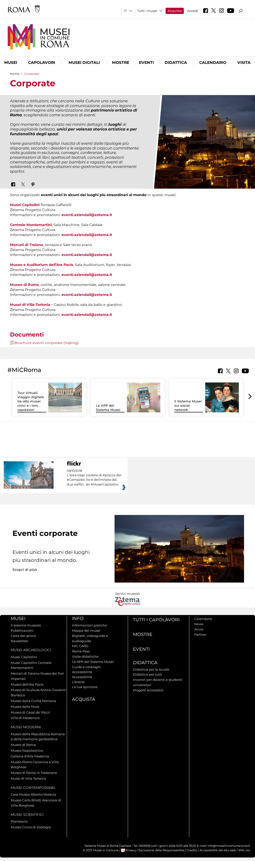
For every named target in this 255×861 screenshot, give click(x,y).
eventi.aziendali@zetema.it (87, 215)
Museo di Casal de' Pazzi (30, 712)
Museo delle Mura (25, 707)
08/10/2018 (94, 477)
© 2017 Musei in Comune (101, 850)
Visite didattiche (85, 656)
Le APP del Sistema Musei (108, 407)
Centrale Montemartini (31, 225)
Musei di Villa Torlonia (30, 304)
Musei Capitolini (25, 205)
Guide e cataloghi (86, 667)
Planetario (19, 821)
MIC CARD (80, 646)
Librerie (78, 682)
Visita (244, 62)
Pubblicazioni (22, 630)
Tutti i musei (147, 11)
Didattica (176, 62)
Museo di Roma (24, 284)
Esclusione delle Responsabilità (161, 850)
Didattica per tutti (147, 674)
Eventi (146, 62)
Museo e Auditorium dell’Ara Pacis (41, 264)
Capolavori (41, 62)
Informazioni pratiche (89, 625)
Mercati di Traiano (26, 245)
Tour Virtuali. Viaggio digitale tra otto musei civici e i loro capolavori (30, 401)
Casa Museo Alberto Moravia (33, 794)
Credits (192, 850)
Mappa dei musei (86, 630)
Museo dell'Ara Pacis (27, 684)
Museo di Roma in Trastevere (34, 773)
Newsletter (19, 641)
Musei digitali (84, 62)
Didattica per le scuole (151, 669)
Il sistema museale (26, 625)
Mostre (120, 62)
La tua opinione (85, 687)
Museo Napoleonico (27, 750)
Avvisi (198, 629)
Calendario (212, 62)
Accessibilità (82, 672)
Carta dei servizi (23, 636)
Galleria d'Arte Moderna (30, 756)
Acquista (175, 11)
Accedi (192, 11)
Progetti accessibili (148, 690)
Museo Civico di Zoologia (31, 827)
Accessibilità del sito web (217, 850)
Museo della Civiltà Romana (33, 701)
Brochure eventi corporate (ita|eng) (46, 343)
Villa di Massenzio (25, 718)
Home (14, 74)
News (198, 624)
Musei (10, 62)
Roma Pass (81, 651)
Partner (200, 634)
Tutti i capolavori (156, 619)
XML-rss (244, 850)
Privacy (131, 850)
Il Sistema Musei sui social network (188, 405)
